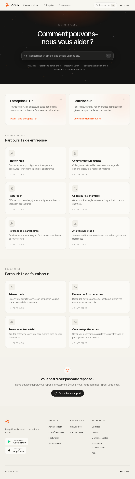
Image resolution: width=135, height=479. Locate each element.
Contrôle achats (56, 432)
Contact (95, 432)
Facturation (54, 438)
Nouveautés (75, 426)
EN (127, 5)
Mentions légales (100, 438)
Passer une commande (50, 65)
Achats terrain (55, 426)
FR (121, 5)
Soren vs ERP (55, 443)
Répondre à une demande (95, 65)
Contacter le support (69, 393)
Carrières (96, 426)
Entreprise (49, 5)
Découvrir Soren (71, 65)
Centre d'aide (30, 5)
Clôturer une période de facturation (69, 69)
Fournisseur (65, 5)
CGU (94, 453)
